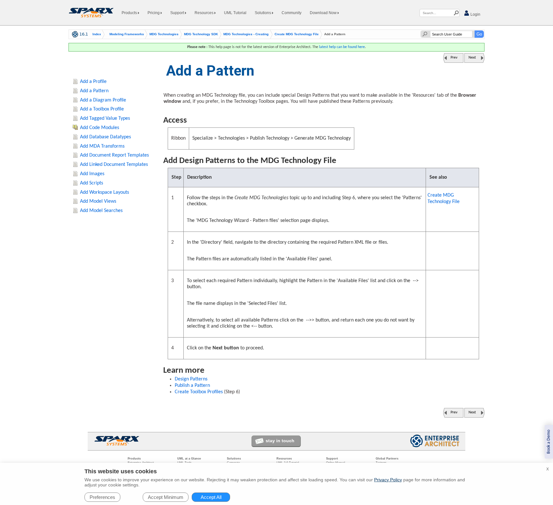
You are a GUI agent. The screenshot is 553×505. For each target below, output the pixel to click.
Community (291, 13)
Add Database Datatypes (105, 137)
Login (474, 14)
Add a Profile (93, 81)
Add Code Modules (99, 127)
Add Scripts (91, 183)
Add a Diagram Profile (103, 100)
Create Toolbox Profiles (199, 392)
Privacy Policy (388, 479)
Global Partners (387, 458)
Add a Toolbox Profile (102, 109)
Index (96, 34)
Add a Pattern (94, 91)
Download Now (324, 13)
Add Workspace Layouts (104, 192)
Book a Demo (548, 442)
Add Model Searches (101, 210)
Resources (204, 13)
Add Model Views (98, 201)
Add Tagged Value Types (105, 118)
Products (130, 13)
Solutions (263, 13)
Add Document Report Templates (114, 155)
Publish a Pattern (192, 385)
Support (177, 13)
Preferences (102, 497)
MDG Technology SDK (201, 34)
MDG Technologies (164, 34)
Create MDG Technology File (297, 34)
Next (472, 58)
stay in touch (280, 440)
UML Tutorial (235, 13)
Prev (454, 58)
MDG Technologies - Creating (245, 34)
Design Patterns (191, 379)
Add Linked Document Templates (114, 164)
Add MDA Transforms (102, 146)
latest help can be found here (342, 47)
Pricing (154, 13)
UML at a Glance (189, 458)
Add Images (92, 173)
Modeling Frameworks (126, 34)
